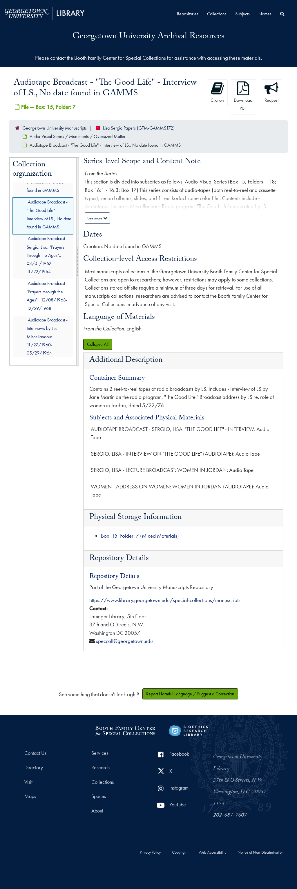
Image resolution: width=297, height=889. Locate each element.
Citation (217, 100)
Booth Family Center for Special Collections (120, 57)
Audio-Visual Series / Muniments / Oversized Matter (78, 136)
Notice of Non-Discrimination (261, 852)
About (97, 811)
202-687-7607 (230, 815)
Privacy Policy (150, 852)
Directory (33, 767)
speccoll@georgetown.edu (124, 641)
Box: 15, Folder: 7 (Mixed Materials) (140, 535)
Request (271, 100)
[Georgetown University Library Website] (44, 13)
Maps (30, 796)
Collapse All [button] (97, 344)
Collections (217, 14)
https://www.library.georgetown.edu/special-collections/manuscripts (164, 600)
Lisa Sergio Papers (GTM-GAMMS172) (139, 128)
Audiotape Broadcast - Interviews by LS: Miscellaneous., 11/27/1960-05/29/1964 (47, 336)
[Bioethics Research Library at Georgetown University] (188, 730)
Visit (28, 782)
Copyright (179, 852)
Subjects (242, 14)
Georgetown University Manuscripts (54, 128)
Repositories (187, 14)
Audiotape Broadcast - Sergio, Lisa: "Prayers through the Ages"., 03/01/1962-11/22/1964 (47, 254)
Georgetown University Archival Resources (148, 37)
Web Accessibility (212, 852)
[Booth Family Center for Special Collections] (125, 730)
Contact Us (35, 753)
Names (264, 14)
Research (100, 767)
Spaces (98, 796)
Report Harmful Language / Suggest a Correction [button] (190, 694)
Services (99, 753)
